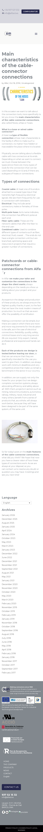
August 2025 (8, 523)
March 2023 (7, 546)
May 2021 (6, 577)
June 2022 (7, 557)
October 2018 (8, 626)
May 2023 (6, 542)
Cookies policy (25, 828)
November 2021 (9, 565)
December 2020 (10, 584)
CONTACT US (11, 787)
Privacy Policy (11, 828)
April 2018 (6, 649)
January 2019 (8, 619)
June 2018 (7, 642)
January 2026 (8, 515)
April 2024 (7, 530)
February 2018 (9, 653)
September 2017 (10, 669)
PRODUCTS (8, 767)
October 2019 (8, 611)
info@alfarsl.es (8, 797)
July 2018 (6, 638)
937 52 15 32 (9, 794)
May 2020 (6, 596)
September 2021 (10, 569)
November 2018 (9, 623)
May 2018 (6, 646)
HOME (6, 761)
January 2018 (8, 657)
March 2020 (7, 600)
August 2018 (8, 634)
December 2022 (9, 553)
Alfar (6, 83)
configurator (30, 11)
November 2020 (10, 588)
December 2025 (9, 519)
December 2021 (9, 561)
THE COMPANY (10, 764)
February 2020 (9, 603)
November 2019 (9, 607)
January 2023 (8, 550)
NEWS (6, 770)
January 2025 (8, 527)
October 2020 (8, 592)
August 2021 (8, 573)
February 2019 (9, 615)
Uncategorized (28, 83)
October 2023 (8, 538)
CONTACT (7, 773)
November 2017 (9, 661)
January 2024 (8, 534)
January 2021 (8, 580)
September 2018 (10, 630)
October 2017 (8, 665)
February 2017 (9, 673)
